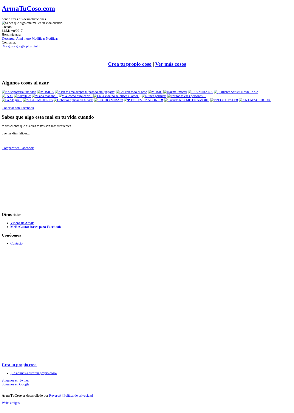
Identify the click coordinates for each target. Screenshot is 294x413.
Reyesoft (55, 395)
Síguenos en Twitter (15, 380)
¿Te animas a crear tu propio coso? (33, 373)
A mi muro (23, 38)
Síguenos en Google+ (16, 384)
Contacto (16, 243)
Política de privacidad (78, 395)
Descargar (8, 38)
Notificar (52, 38)
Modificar (38, 38)
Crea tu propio (130, 64)
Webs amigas (11, 403)
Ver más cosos (170, 64)
